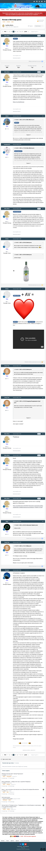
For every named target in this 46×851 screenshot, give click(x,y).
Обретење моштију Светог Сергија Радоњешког (12, 773)
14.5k (7, 128)
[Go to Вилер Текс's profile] (7, 371)
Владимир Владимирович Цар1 (33, 401)
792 (7, 157)
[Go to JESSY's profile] (43, 774)
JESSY (4, 775)
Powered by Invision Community (23, 849)
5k (7, 251)
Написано (17, 35)
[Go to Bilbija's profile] (7, 527)
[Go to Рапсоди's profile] (7, 575)
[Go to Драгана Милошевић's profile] (43, 797)
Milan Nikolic (10, 25)
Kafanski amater (28, 362)
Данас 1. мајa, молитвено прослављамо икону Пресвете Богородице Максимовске (20, 789)
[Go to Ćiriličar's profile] (7, 244)
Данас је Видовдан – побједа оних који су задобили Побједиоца (16, 781)
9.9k (7, 378)
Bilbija (30, 61)
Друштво (16, 26)
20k (7, 48)
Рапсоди (7, 570)
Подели (31, 26)
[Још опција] (43, 35)
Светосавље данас (6, 797)
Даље (25, 31)
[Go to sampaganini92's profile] (7, 150)
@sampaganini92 (18, 151)
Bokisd (7, 116)
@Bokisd (15, 38)
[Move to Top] (44, 849)
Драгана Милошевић (8, 798)
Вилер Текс (7, 365)
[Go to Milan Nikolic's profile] (3, 26)
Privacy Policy (19, 846)
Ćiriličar (7, 238)
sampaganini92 (7, 144)
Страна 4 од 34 (34, 31)
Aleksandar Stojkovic (30, 525)
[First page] (2, 31)
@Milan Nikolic (17, 295)
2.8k (7, 534)
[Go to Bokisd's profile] (7, 121)
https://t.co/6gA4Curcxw (18, 102)
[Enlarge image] (26, 271)
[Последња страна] (28, 31)
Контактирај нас (26, 846)
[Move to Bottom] (41, 849)
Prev (5, 31)
